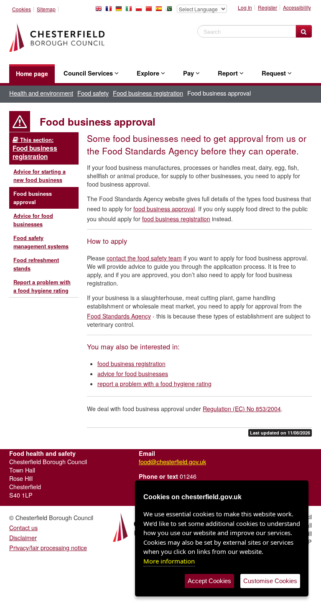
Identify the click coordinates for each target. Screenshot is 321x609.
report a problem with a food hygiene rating (154, 383)
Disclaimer (23, 537)
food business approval (164, 209)
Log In (245, 7)
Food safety (93, 92)
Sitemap (46, 9)
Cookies (21, 9)
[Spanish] (160, 10)
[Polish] (140, 10)
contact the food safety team (144, 258)
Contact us (23, 527)
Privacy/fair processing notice (48, 547)
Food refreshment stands (36, 264)
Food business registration (148, 92)
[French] (110, 10)
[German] (120, 10)
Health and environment (41, 92)
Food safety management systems (41, 242)
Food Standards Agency (119, 316)
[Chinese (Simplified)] (150, 10)
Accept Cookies (209, 580)
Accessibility (297, 7)
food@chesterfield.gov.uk (172, 461)
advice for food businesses (132, 373)
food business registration (176, 219)
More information (169, 561)
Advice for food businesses (33, 220)
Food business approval (32, 198)
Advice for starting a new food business (39, 176)
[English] (100, 10)
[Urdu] (171, 10)
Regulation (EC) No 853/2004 (242, 408)
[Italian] (130, 10)
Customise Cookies (270, 580)
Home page (32, 73)
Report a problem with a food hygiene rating (42, 286)
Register (267, 7)
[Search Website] (304, 31)
